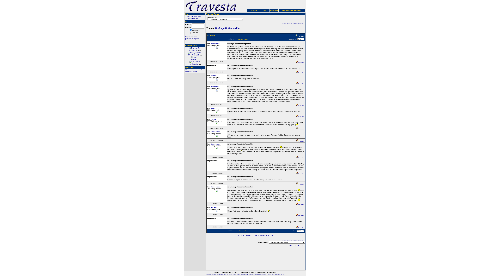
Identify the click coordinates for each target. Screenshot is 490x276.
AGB (252, 272)
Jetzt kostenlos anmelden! (292, 10)
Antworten (301, 62)
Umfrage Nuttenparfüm (227, 28)
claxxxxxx (214, 76)
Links (235, 272)
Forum (265, 10)
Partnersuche (226, 272)
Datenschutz (244, 272)
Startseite (253, 10)
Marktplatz (274, 10)
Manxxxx (214, 207)
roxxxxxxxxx (215, 132)
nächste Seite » (243, 39)
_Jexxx (213, 119)
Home (217, 272)
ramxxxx (214, 108)
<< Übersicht (292, 245)
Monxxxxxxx (215, 44)
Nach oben (301, 245)
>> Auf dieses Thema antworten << (256, 235)
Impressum (261, 272)
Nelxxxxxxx (215, 144)
